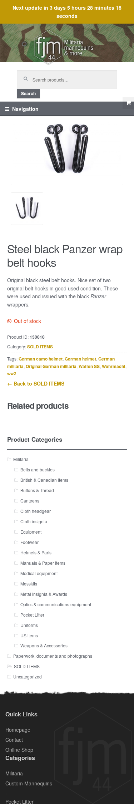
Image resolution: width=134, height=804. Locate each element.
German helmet (80, 359)
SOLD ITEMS (40, 346)
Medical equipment (39, 573)
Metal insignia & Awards (43, 594)
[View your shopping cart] (128, 103)
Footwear (29, 542)
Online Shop (19, 749)
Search (28, 93)
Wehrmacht (113, 366)
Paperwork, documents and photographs (52, 656)
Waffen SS (89, 366)
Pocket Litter (32, 615)
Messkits (28, 583)
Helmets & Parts (35, 552)
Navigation (25, 108)
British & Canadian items (44, 480)
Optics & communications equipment (55, 604)
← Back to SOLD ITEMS (35, 383)
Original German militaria (51, 366)
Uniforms (29, 625)
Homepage (17, 729)
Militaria (21, 459)
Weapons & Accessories (44, 645)
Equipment (30, 532)
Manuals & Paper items (42, 563)
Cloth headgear (35, 511)
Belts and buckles (37, 469)
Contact (14, 739)
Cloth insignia (33, 521)
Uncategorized (27, 676)
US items (29, 635)
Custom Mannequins (28, 783)
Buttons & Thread (37, 490)
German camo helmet (41, 359)
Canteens (29, 500)
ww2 (11, 373)
